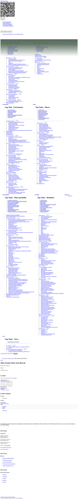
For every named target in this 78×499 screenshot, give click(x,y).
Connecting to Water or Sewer (46, 297)
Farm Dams (10, 254)
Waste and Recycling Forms (46, 285)
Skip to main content (4, 0)
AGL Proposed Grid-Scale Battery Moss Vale (16, 220)
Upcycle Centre (44, 291)
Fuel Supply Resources (12, 222)
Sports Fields (41, 155)
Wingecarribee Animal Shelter (44, 147)
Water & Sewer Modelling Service (47, 309)
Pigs (41, 230)
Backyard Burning (44, 329)
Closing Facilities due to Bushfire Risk (46, 146)
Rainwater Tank (11, 260)
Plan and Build (6, 194)
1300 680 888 (2, 402)
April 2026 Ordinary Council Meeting (15, 350)
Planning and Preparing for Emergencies (48, 249)
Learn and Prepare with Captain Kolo (46, 135)
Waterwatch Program (12, 183)
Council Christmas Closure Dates (45, 238)
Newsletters (5, 476)
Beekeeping (43, 224)
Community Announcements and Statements (14, 349)
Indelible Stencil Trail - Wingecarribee (46, 130)
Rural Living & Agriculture (11, 172)
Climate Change (9, 132)
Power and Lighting (40, 68)
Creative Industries (38, 55)
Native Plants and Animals (11, 155)
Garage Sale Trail (44, 317)
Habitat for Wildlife (11, 149)
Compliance (43, 330)
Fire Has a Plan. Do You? (13, 128)
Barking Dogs (43, 223)
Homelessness (41, 178)
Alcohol (38, 67)
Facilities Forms (42, 151)
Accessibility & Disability (43, 176)
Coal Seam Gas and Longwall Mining (15, 169)
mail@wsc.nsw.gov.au (4, 403)
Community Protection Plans (13, 127)
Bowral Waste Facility (12, 226)
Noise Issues (43, 332)
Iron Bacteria (10, 171)
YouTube (4, 478)
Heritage (7, 266)
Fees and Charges (42, 253)
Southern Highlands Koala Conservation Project (17, 141)
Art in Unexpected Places (43, 126)
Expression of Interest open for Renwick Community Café (18, 351)
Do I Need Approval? (10, 245)
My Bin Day (43, 280)
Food (38, 66)
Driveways (10, 251)
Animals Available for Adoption (46, 216)
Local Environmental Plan (11, 275)
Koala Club (10, 152)
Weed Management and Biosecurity (12, 187)
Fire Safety (10, 243)
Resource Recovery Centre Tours (47, 322)
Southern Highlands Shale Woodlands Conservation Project (19, 142)
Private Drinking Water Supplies (47, 262)
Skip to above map (3, 387)
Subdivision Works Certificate (13, 287)
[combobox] (6, 31)
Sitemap (13, 496)
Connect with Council (10, 83)
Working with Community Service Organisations (48, 167)
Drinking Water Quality (45, 313)
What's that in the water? (12, 184)
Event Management (40, 70)
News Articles (8, 345)
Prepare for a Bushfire (45, 242)
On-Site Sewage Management (46, 302)
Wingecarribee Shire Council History (15, 60)
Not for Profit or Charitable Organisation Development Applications (20, 232)
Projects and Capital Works (11, 99)
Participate (38, 163)
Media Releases (9, 347)
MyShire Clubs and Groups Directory (46, 161)
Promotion (39, 72)
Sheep (42, 232)
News (4, 336)
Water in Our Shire (9, 182)
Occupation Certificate (12, 286)
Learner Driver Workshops (46, 274)
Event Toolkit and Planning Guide (43, 63)
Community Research (43, 164)
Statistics (40, 173)
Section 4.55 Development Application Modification (17, 279)
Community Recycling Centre (46, 286)
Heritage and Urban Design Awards (14, 272)
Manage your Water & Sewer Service (47, 301)
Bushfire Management (10, 120)
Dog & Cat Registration (45, 217)
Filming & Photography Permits (44, 239)
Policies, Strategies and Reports (11, 94)
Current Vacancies (11, 75)
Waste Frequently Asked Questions (47, 282)
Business (33, 40)
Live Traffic (43, 275)
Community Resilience (41, 132)
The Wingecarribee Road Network (47, 273)
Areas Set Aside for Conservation (14, 158)
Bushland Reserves (9, 131)
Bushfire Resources (11, 129)
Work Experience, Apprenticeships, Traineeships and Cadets (19, 77)
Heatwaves (43, 247)
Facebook (4, 474)
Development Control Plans (11, 233)
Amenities (39, 69)
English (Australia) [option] (13, 34)
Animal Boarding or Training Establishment (49, 221)
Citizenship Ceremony (43, 143)
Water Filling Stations (45, 304)
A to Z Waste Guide (44, 316)
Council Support (40, 73)
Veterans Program (11, 82)
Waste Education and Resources (46, 292)
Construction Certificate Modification (15, 285)
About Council (9, 57)
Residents (37, 194)
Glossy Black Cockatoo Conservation (15, 136)
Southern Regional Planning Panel (12, 294)
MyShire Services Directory (44, 162)
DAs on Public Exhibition (11, 217)
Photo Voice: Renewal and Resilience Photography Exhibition (50, 136)
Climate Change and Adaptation (14, 177)
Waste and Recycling (42, 278)
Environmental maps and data (13, 162)
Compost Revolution (44, 323)
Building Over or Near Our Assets (47, 296)
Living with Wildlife (12, 156)
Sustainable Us (9, 173)
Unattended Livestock (45, 233)
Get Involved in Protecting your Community (16, 125)
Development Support (10, 234)
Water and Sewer (42, 294)
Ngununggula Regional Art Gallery (45, 128)
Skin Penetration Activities (45, 261)
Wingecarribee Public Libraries (44, 157)
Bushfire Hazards (11, 126)
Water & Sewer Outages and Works (45, 314)
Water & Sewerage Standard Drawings (48, 308)
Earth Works (10, 253)
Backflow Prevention (45, 295)
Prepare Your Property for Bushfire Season (16, 122)
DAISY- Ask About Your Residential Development (15, 216)
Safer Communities (42, 179)
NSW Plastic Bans (44, 318)
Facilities (38, 145)
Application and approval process (43, 64)
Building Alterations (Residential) (14, 247)
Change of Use (11, 249)
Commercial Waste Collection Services (48, 284)
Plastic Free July (44, 325)
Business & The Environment (13, 168)
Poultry (42, 231)
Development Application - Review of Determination (18, 280)
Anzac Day (41, 141)
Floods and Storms (44, 246)
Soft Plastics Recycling (45, 287)
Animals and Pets (42, 215)
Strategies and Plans (12, 98)
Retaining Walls (11, 261)
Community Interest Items (10, 218)
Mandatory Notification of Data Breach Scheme (17, 72)
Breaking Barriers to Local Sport (45, 177)
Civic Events (39, 140)
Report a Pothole (44, 269)
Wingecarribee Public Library (8, 465)
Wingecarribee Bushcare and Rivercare (15, 145)
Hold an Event (37, 62)
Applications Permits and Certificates (12, 215)
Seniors (40, 181)
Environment (5, 104)
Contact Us (70, 195)
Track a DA (8, 295)
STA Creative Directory (43, 129)
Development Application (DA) (14, 278)
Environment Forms (9, 134)
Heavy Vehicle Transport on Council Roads (49, 276)
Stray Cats (43, 220)
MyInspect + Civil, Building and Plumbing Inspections (16, 274)
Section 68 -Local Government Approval (15, 290)
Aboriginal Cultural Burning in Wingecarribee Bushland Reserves (20, 130)
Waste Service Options (45, 281)
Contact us (67, 194)
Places (34, 104)
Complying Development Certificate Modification (17, 282)
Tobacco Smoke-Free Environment (47, 263)
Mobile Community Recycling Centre (47, 289)
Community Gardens (12, 146)
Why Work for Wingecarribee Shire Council (16, 81)
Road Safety (43, 271)
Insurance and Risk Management (43, 71)
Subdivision (10, 263)
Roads (40, 266)
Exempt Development (12, 231)
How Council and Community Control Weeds (16, 192)
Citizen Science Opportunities (13, 148)
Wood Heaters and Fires (12, 265)
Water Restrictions (44, 310)
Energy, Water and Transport (13, 176)
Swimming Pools (42, 156)
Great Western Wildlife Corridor (14, 157)
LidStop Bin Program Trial (46, 326)
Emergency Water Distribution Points (47, 305)
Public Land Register (10, 102)
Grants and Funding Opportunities (45, 165)
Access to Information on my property (15, 237)
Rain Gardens (10, 259)
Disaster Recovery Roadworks (46, 270)
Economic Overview (38, 57)
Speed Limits (43, 277)
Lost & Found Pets (44, 218)
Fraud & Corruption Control (13, 97)
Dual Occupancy (11, 252)
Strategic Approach (38, 60)
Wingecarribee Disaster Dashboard (47, 244)
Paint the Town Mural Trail (44, 131)
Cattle (42, 226)
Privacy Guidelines (11, 69)
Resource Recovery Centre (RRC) (47, 290)
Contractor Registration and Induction (15, 100)
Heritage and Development (13, 268)
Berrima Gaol (10, 224)
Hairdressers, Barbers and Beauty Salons (48, 260)
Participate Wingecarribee (7, 460)
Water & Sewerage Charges (46, 312)
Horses (42, 229)
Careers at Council (9, 74)
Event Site (39, 65)
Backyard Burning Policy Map (14, 166)
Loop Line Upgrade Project (13, 228)
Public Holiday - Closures (43, 264)
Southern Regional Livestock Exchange (46, 154)
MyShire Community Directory (42, 158)
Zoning (9, 236)
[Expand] (7, 40)
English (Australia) (13, 29)
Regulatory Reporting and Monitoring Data (48, 303)
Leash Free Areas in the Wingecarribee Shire (49, 219)
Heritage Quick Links (12, 273)
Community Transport (43, 174)
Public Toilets (41, 153)
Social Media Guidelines (12, 86)
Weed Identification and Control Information (16, 190)
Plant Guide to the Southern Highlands (15, 161)
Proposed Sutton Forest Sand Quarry (15, 227)
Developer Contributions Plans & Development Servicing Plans (19, 241)
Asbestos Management (12, 165)
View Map (15, 378)
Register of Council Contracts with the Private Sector (18, 71)
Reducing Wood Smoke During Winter (48, 333)
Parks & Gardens (6, 390)
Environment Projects (10, 135)
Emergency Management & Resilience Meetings (49, 250)
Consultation (41, 166)
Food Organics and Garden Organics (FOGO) (49, 327)
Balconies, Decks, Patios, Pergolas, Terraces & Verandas (18, 246)
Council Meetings (9, 89)
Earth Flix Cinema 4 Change (13, 144)
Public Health (41, 258)
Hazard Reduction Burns (12, 123)
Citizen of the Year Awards (44, 142)
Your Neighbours (42, 328)
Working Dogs (43, 228)
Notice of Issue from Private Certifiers (15, 289)
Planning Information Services (13, 240)
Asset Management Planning (44, 236)
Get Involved (8, 143)
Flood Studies (10, 185)
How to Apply (11, 76)
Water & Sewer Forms (45, 306)
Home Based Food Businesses (13, 258)
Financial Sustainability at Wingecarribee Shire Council (18, 65)
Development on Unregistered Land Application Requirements (19, 250)
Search (1, 353)
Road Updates (43, 268)
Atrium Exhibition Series (43, 124)
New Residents (41, 254)
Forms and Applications (12, 85)
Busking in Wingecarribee (43, 125)
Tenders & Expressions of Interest (12, 101)
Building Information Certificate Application (16, 283)
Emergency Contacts (44, 245)
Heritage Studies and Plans (13, 269)
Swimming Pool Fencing (12, 244)
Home (3, 358)
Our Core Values (11, 79)
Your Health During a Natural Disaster (48, 251)
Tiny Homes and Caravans (13, 264)
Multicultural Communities (44, 180)
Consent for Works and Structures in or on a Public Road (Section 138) (21, 291)
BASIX (9, 239)
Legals (6, 496)
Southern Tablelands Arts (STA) (45, 127)
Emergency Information (43, 241)
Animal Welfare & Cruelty (45, 222)
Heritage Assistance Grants (13, 271)
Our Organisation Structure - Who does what (16, 59)
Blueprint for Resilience (43, 133)
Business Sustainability (12, 179)
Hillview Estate (11, 223)
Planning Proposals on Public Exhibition (13, 293)
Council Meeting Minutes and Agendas (15, 91)
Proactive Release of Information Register (15, 70)
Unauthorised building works (46, 334)
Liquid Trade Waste (44, 300)
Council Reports (11, 96)
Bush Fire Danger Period (12, 124)
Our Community (40, 171)
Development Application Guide (12, 230)
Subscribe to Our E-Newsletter (14, 87)
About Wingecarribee (12, 58)
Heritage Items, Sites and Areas (14, 267)
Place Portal (41, 169)
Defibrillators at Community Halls (45, 150)
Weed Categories (11, 188)
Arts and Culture (40, 123)
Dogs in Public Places (45, 225)
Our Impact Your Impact (12, 174)
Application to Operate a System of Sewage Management (18, 292)
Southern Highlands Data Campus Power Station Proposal (18, 221)
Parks (40, 152)
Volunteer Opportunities (43, 168)
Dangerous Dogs (44, 227)
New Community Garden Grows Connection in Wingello (18, 346)
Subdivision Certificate (12, 288)
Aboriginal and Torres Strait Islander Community (48, 175)
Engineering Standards (12, 242)
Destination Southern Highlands (40, 56)
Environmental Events (12, 147)
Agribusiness (37, 54)
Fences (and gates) (44, 331)
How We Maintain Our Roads (46, 267)
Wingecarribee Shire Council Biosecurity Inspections (17, 189)
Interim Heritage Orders (12, 270)
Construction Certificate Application (14, 284)
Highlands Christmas (43, 172)
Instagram (4, 480)
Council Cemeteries (42, 148)
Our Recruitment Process (12, 80)
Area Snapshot (39, 58)
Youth (40, 182)
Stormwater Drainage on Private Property (15, 238)
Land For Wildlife (11, 151)
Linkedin (4, 482)
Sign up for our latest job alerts (13, 78)
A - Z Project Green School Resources (15, 153)
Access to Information (10, 66)
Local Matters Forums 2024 (13, 88)
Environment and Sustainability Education (16, 150)
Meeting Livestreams (12, 92)
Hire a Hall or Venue (42, 149)
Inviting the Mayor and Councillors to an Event (16, 64)
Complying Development (13, 281)
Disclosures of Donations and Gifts (14, 68)
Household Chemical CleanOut (46, 288)
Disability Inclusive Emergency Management (49, 252)
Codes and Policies (11, 95)
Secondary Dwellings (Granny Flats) (15, 262)
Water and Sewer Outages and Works (47, 307)
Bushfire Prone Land (12, 248)
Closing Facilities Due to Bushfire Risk (46, 134)
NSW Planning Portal (10, 277)
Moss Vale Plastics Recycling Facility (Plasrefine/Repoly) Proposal (20, 219)
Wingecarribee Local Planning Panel (12, 296)
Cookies (9, 496)
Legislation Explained (12, 191)
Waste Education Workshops (46, 324)
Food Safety (43, 259)
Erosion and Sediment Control (13, 170)
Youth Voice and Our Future (13, 175)
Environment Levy (9, 133)
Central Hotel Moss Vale (12, 225)
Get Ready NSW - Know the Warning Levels (49, 243)
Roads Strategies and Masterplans (47, 272)
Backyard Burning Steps (12, 167)
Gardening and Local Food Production (15, 178)
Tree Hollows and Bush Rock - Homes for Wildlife (17, 159)
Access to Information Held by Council (15, 67)
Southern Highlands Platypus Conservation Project (17, 140)
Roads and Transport (40, 183)
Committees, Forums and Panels (14, 90)
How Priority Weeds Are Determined (15, 193)
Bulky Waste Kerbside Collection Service (48, 283)
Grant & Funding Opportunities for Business (43, 59)
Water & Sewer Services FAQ (46, 311)
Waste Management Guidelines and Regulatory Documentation (52, 293)
